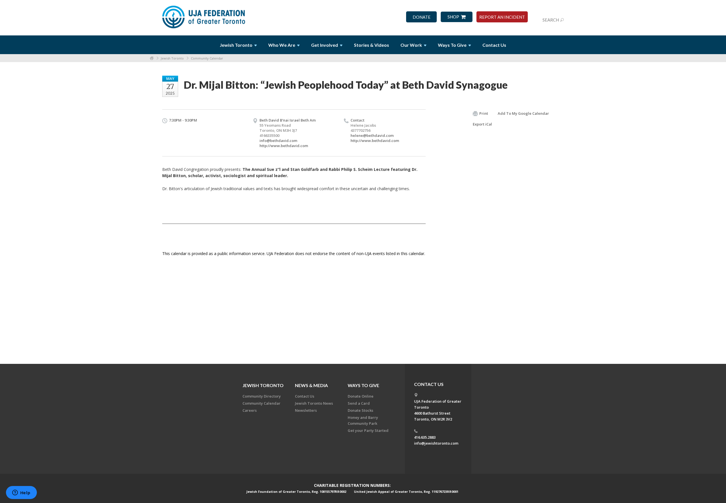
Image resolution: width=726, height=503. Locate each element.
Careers (249, 410)
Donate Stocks (360, 410)
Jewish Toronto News (314, 403)
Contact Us (494, 45)
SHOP (453, 16)
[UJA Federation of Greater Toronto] (204, 15)
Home (152, 58)
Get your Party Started (368, 430)
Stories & (371, 45)
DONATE (421, 17)
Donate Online (360, 396)
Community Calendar (207, 58)
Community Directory (261, 396)
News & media (311, 385)
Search (551, 19)
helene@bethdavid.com (372, 135)
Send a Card (359, 403)
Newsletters (306, 410)
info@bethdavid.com (278, 140)
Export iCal (482, 124)
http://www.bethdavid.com (283, 145)
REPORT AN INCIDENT (502, 17)
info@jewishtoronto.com (436, 443)
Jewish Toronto (172, 58)
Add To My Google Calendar (523, 113)
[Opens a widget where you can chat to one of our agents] (21, 493)
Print (483, 113)
